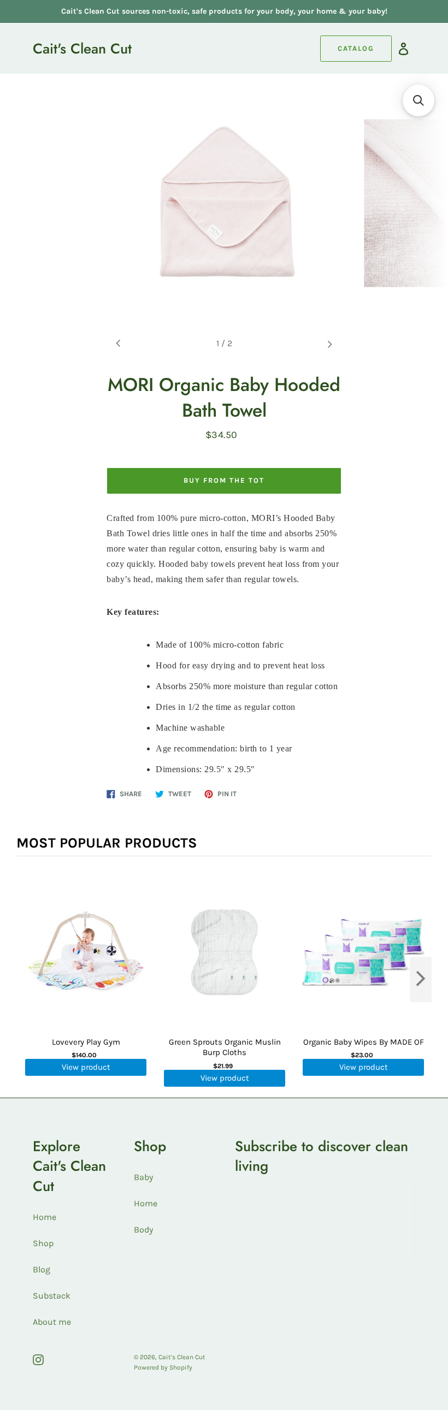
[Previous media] (119, 343)
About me (52, 1322)
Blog (41, 1269)
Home (44, 1217)
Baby (143, 1177)
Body (143, 1229)
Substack (51, 1295)
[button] (418, 100)
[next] (421, 979)
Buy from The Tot (224, 480)
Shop (43, 1243)
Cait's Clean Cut (82, 48)
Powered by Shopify (163, 1367)
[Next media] (329, 343)
